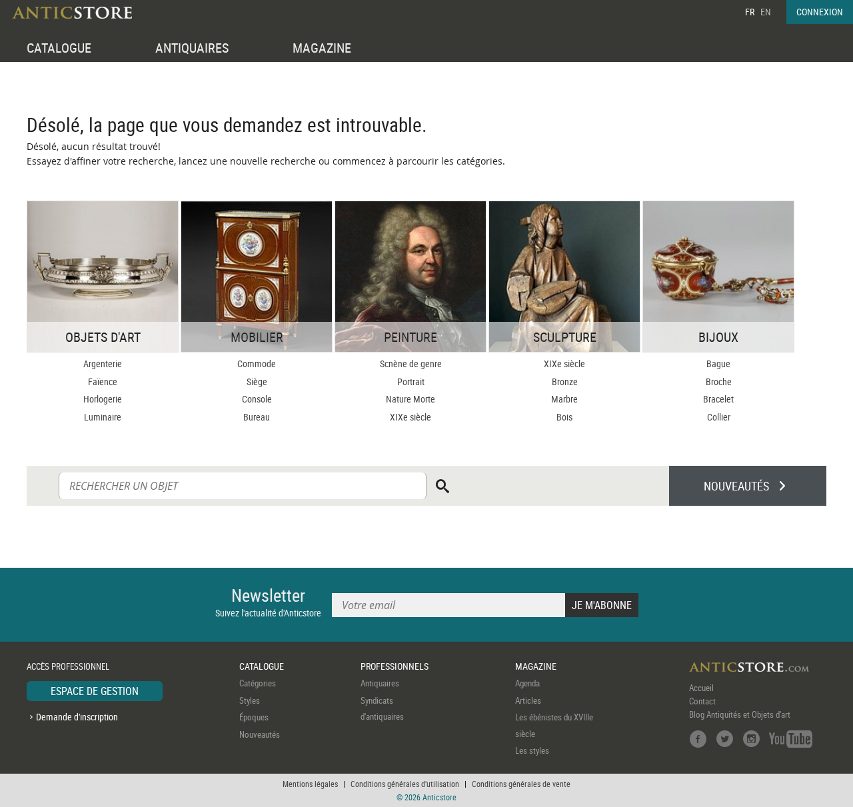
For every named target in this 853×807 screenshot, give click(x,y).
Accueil (701, 688)
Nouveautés (259, 734)
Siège (257, 381)
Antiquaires (380, 683)
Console (257, 399)
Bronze (565, 381)
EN (765, 11)
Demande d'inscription (77, 716)
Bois (564, 416)
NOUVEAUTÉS (736, 486)
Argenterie (102, 363)
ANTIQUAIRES (192, 48)
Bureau (256, 416)
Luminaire (102, 416)
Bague (718, 363)
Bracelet (718, 399)
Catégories (257, 683)
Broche (719, 381)
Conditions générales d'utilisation (405, 783)
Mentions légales (310, 783)
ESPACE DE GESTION (95, 691)
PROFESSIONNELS (394, 666)
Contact (702, 701)
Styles (249, 700)
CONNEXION (819, 11)
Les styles (532, 750)
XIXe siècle (410, 416)
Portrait (411, 381)
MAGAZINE (322, 48)
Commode (256, 363)
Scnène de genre (411, 363)
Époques (254, 717)
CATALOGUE (59, 48)
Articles (528, 700)
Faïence (102, 381)
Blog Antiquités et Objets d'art (739, 714)
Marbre (564, 399)
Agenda (527, 683)
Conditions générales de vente (521, 783)
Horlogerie (102, 399)
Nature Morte (410, 399)
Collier (718, 416)
